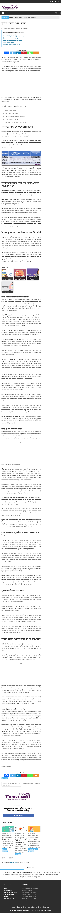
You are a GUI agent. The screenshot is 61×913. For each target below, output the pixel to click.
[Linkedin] (18, 53)
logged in (13, 862)
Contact (5, 896)
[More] (36, 53)
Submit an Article (8, 894)
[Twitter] (12, 53)
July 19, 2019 (32, 833)
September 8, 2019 (20, 833)
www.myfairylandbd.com (21, 872)
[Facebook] (6, 53)
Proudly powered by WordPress (19, 910)
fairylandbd (25, 28)
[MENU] (59, 13)
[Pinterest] (24, 53)
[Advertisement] (46, 7)
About (5, 888)
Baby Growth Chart (9, 898)
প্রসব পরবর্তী (35, 849)
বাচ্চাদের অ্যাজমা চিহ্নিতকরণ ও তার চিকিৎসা (31, 783)
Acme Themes (46, 910)
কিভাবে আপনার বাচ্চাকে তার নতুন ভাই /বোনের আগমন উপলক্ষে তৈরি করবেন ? (11, 784)
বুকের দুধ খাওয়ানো (4, 778)
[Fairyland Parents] (3, 13)
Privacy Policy (7, 890)
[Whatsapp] (30, 53)
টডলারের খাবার (31, 849)
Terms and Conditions (10, 892)
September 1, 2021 (7, 833)
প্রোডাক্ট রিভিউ (4, 849)
